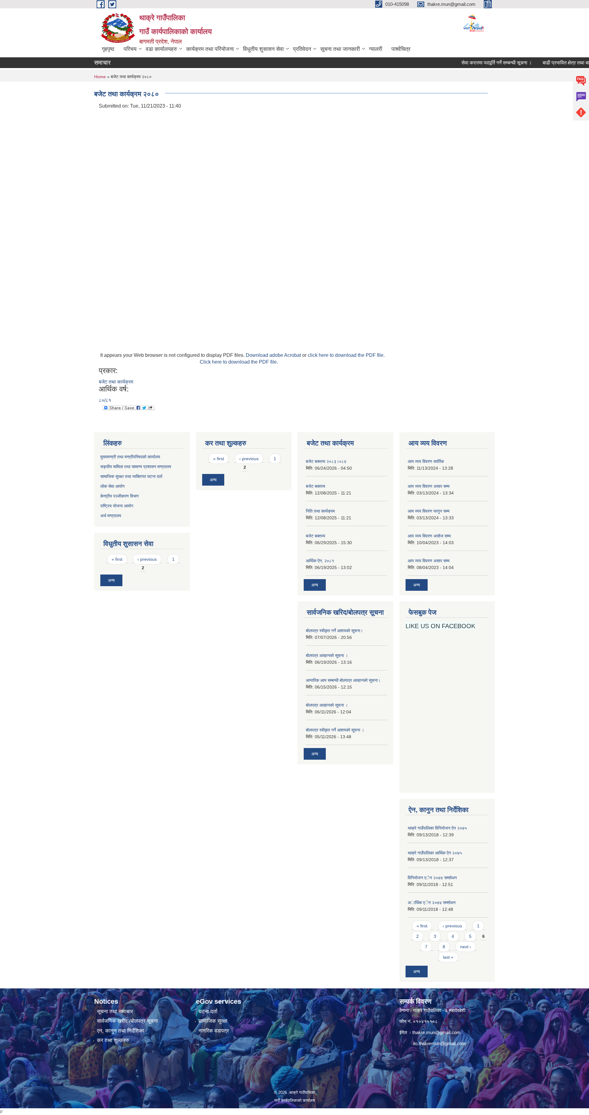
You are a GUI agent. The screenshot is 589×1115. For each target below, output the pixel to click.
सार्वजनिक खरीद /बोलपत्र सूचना (127, 1021)
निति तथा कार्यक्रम (320, 511)
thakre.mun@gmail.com (436, 1032)
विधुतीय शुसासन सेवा (263, 49)
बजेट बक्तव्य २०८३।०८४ (326, 461)
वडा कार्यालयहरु (161, 49)
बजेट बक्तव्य (315, 486)
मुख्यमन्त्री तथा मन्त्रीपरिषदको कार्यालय (130, 456)
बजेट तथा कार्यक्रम (116, 381)
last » (448, 957)
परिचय (130, 49)
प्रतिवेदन (302, 49)
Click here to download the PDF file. (239, 362)
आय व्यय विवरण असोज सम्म (429, 535)
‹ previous (147, 559)
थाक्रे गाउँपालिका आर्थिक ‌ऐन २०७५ (435, 852)
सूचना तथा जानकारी (340, 49)
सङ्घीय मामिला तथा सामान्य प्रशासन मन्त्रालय (135, 466)
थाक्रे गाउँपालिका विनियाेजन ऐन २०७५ (437, 828)
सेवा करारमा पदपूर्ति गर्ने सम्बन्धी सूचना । (479, 62)
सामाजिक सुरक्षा (212, 1021)
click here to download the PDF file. (346, 355)
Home (100, 76)
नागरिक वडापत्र (213, 1031)
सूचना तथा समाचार (115, 1011)
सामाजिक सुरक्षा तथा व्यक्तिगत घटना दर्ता (131, 476)
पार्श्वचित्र (400, 49)
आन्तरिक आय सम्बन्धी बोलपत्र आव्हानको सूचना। (343, 680)
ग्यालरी (375, 49)
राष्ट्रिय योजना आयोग (116, 505)
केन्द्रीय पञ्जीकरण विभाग (119, 496)
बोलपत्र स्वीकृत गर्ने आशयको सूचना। (334, 630)
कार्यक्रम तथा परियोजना (210, 49)
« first (117, 559)
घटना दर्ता (208, 1011)
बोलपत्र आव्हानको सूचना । (327, 655)
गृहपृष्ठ (108, 49)
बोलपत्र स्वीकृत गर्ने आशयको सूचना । (335, 729)
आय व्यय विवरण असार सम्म (428, 486)
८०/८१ (105, 400)
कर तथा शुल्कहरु (113, 1040)
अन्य (111, 580)
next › (465, 946)
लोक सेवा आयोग (113, 486)
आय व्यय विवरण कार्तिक (426, 461)
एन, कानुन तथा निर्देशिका (120, 1031)
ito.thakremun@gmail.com (439, 1043)
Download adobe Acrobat (274, 355)
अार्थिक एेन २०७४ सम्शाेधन (432, 902)
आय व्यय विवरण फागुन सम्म (428, 511)
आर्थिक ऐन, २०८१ (320, 560)
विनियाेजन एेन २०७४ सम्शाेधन (432, 877)
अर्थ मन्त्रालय (110, 515)
